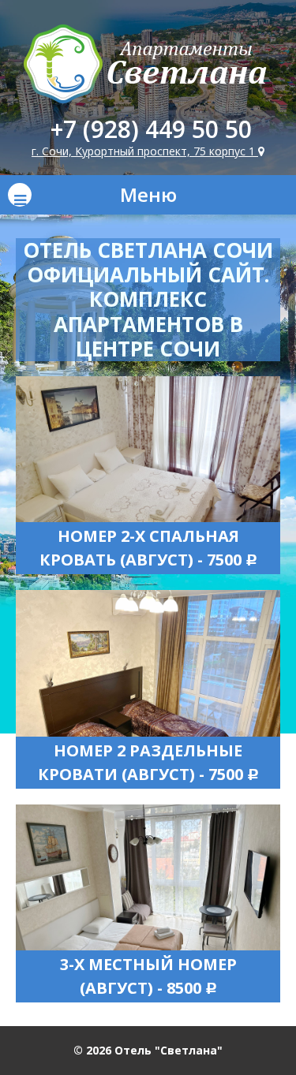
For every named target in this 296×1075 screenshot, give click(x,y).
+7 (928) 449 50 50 (151, 129)
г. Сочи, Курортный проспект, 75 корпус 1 (145, 151)
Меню (148, 194)
